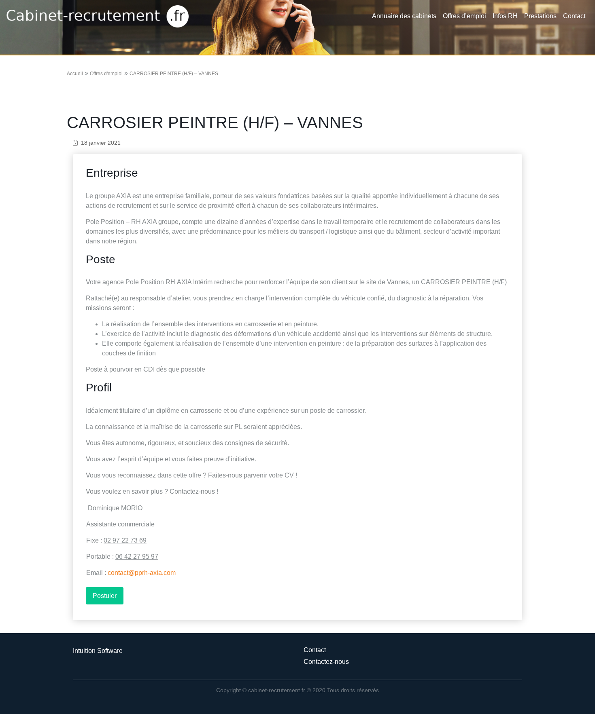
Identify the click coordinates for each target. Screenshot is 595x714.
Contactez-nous (326, 661)
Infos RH (505, 16)
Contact (574, 16)
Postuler (105, 595)
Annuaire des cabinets (404, 16)
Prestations (540, 16)
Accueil (75, 73)
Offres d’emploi (464, 16)
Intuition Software (98, 650)
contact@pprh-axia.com (142, 572)
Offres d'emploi (106, 73)
